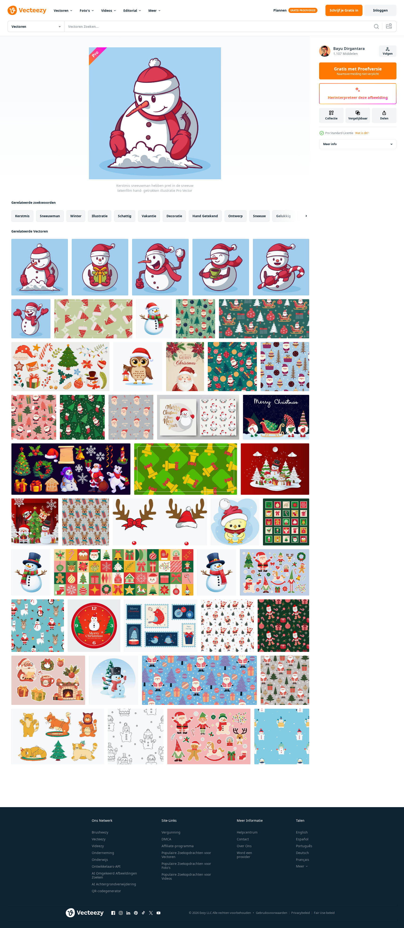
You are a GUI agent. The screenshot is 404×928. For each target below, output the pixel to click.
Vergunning (171, 832)
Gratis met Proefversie (358, 71)
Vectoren (61, 10)
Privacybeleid (300, 913)
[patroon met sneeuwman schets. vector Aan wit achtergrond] (135, 736)
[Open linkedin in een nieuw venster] (128, 913)
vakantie (149, 216)
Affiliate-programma (178, 846)
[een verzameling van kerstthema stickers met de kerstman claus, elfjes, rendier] (274, 572)
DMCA (166, 839)
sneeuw (259, 216)
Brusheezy (100, 832)
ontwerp (235, 216)
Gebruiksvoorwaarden (271, 913)
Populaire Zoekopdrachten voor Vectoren (186, 854)
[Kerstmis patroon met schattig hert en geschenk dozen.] (85, 522)
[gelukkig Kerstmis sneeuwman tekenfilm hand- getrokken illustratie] (30, 318)
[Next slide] (302, 216)
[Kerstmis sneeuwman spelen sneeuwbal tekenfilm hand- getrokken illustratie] (160, 267)
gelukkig (283, 216)
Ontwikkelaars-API (106, 866)
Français (302, 859)
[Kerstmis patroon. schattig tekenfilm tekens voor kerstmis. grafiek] (37, 625)
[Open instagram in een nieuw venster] (121, 913)
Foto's (85, 10)
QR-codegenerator (106, 891)
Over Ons (244, 846)
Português (304, 846)
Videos (106, 10)
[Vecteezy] (27, 10)
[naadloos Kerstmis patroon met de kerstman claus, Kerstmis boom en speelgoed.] (195, 318)
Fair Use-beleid (324, 913)
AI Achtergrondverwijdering (114, 884)
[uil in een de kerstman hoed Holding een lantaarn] (137, 366)
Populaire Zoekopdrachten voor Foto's (186, 865)
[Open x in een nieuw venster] (151, 913)
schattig (124, 216)
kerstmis (22, 216)
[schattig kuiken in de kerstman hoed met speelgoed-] (235, 522)
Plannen (280, 10)
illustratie (100, 216)
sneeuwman (50, 216)
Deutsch (302, 852)
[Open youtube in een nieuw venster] (158, 913)
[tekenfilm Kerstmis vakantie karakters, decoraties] (70, 469)
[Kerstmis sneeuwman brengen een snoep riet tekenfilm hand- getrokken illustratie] (281, 267)
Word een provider (244, 854)
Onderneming (103, 852)
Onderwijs (100, 859)
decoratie (174, 216)
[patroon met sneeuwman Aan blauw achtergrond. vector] (281, 736)
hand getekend (205, 216)
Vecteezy (98, 839)
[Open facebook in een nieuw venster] (113, 913)
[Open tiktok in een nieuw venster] (143, 913)
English (302, 832)
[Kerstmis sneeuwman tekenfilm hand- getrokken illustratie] (220, 267)
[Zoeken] (376, 26)
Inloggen (380, 10)
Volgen (388, 54)
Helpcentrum (247, 832)
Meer (152, 10)
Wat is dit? (361, 133)
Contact (243, 839)
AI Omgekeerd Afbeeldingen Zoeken (114, 875)
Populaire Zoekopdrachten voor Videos (186, 876)
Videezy (98, 846)
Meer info (330, 144)
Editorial (130, 10)
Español (302, 839)
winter (75, 216)
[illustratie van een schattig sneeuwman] (113, 680)
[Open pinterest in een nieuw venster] (136, 913)
